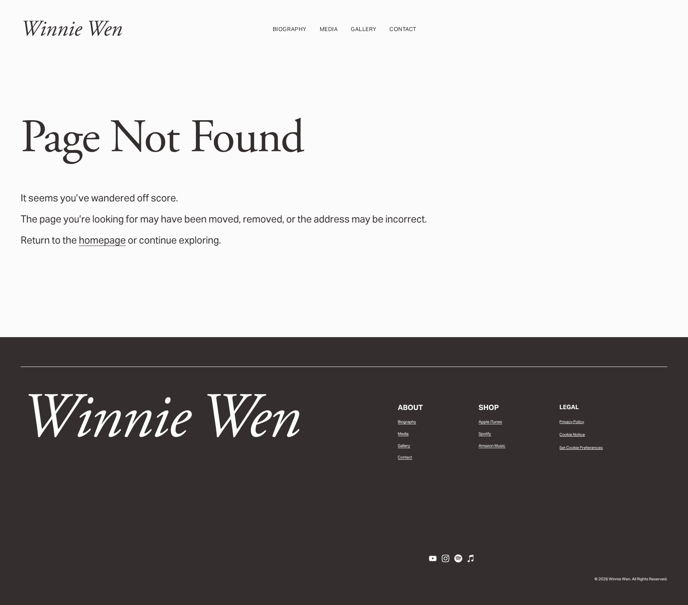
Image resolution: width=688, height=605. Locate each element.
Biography (290, 29)
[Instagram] (446, 558)
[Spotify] (458, 558)
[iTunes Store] (471, 558)
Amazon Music (492, 445)
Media (329, 29)
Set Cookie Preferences (581, 447)
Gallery (363, 29)
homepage (102, 240)
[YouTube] (433, 558)
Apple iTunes (490, 421)
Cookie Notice (572, 434)
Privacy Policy (571, 421)
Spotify (485, 433)
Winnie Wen (71, 29)
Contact (402, 29)
